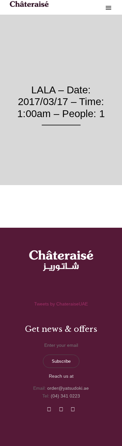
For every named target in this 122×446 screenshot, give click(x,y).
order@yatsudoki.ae (68, 388)
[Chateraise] (29, 4)
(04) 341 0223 (65, 396)
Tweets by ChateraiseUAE (61, 303)
